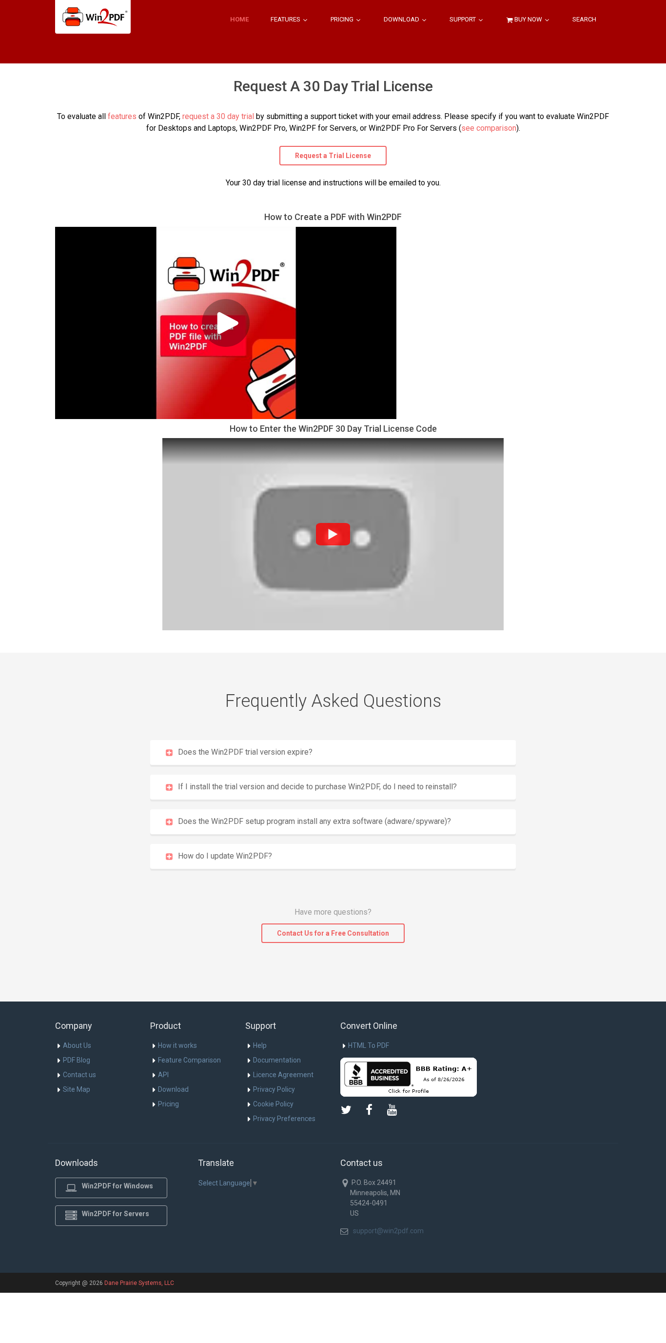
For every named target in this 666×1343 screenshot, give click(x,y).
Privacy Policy (274, 1089)
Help (260, 1045)
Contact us (79, 1075)
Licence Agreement (283, 1075)
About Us (77, 1045)
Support (463, 19)
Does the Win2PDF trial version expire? (245, 752)
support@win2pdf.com (388, 1231)
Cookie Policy (273, 1104)
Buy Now (528, 19)
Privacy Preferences (284, 1119)
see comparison (488, 128)
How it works (177, 1045)
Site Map (76, 1089)
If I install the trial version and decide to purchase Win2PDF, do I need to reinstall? (317, 786)
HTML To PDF (368, 1045)
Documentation (277, 1060)
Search (584, 19)
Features (286, 19)
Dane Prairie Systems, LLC (139, 1283)
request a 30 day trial (218, 116)
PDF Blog (76, 1060)
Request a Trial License (333, 156)
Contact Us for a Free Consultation (333, 933)
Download (402, 19)
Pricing (343, 19)
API (163, 1075)
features (122, 116)
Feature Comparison (189, 1060)
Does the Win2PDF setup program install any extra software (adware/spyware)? (314, 821)
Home (239, 19)
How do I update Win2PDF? (225, 856)
